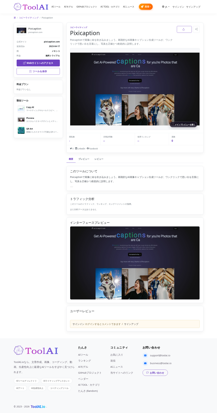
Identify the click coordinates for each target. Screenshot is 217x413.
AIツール (56, 6)
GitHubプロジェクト (86, 6)
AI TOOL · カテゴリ (110, 6)
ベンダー (83, 378)
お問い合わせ (157, 372)
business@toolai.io (160, 363)
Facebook (93, 148)
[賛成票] (184, 29)
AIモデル (68, 6)
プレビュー (83, 159)
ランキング (84, 360)
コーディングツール (59, 388)
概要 (71, 159)
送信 (147, 6)
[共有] (196, 29)
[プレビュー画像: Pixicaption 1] (135, 262)
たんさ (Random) (88, 390)
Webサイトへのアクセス (40, 63)
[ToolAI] (31, 6)
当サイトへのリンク (121, 372)
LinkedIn (81, 148)
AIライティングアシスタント (56, 380)
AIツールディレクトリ (26, 380)
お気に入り (116, 354)
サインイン (178, 6)
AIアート (20, 388)
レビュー (99, 159)
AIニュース (128, 6)
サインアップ (193, 6)
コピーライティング (29, 17)
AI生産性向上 (37, 388)
